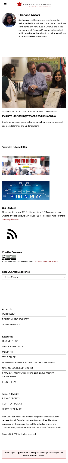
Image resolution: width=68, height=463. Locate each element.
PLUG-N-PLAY (9, 382)
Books (40, 111)
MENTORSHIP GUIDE (13, 346)
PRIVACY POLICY (11, 398)
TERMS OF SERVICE (12, 409)
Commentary (50, 111)
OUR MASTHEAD (11, 324)
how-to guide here (10, 219)
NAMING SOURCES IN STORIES (17, 367)
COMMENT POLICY (12, 403)
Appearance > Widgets (28, 452)
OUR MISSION (9, 313)
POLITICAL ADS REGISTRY (15, 319)
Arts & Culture (28, 111)
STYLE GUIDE (8, 357)
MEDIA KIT (7, 351)
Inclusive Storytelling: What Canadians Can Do (29, 115)
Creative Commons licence (46, 261)
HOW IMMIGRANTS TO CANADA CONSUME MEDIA (28, 362)
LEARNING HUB (10, 341)
